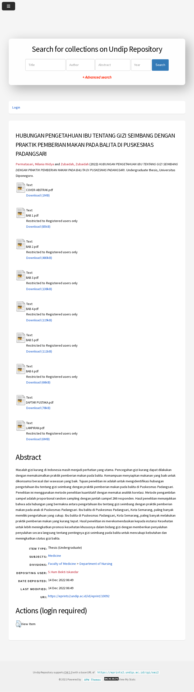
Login (16, 107)
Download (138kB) (39, 289)
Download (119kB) (39, 320)
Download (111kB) (39, 351)
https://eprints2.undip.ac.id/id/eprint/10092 (78, 596)
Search (160, 65)
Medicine (54, 555)
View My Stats (127, 679)
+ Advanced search (97, 77)
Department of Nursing (95, 563)
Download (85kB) (38, 226)
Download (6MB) (38, 439)
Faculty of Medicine (62, 563)
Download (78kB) (38, 408)
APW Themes (92, 679)
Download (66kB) (38, 382)
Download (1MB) (38, 195)
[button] (18, 623)
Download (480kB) (39, 258)
